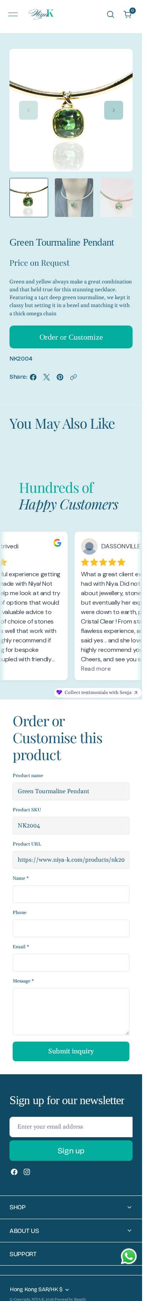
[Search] (110, 14)
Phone (19, 911)
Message (23, 979)
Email (21, 945)
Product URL (27, 842)
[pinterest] (60, 377)
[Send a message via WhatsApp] (129, 1256)
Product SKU (27, 808)
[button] (13, 14)
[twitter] (47, 377)
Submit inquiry (71, 1049)
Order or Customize (71, 335)
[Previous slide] (28, 110)
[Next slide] (113, 110)
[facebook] (33, 377)
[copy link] (73, 377)
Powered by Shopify (70, 1297)
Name (21, 876)
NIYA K (38, 1297)
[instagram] (27, 1170)
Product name (28, 774)
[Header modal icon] (13, 14)
